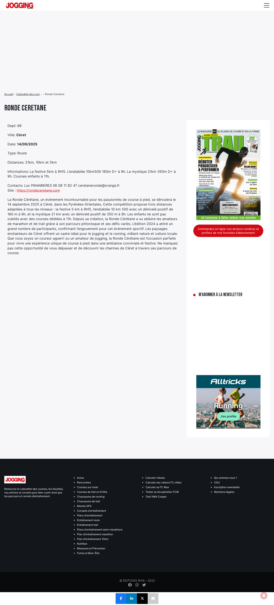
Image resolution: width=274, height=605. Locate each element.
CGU (217, 482)
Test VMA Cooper (156, 496)
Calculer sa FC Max (157, 487)
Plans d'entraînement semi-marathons (99, 529)
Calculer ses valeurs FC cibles (164, 482)
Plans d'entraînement (89, 515)
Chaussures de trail (88, 501)
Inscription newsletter (227, 487)
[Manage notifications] (264, 595)
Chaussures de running (90, 496)
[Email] (153, 598)
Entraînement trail (87, 524)
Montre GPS (84, 506)
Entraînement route (88, 520)
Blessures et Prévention (91, 548)
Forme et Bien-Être (88, 553)
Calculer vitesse (155, 477)
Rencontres (84, 482)
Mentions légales (224, 491)
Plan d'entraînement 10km (92, 539)
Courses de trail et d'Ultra (92, 491)
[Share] (121, 598)
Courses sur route (87, 487)
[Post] (142, 598)
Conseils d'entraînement (91, 510)
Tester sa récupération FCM (162, 491)
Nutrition (82, 543)
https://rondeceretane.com (38, 190)
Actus (80, 477)
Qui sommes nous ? (225, 477)
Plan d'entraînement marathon (95, 534)
